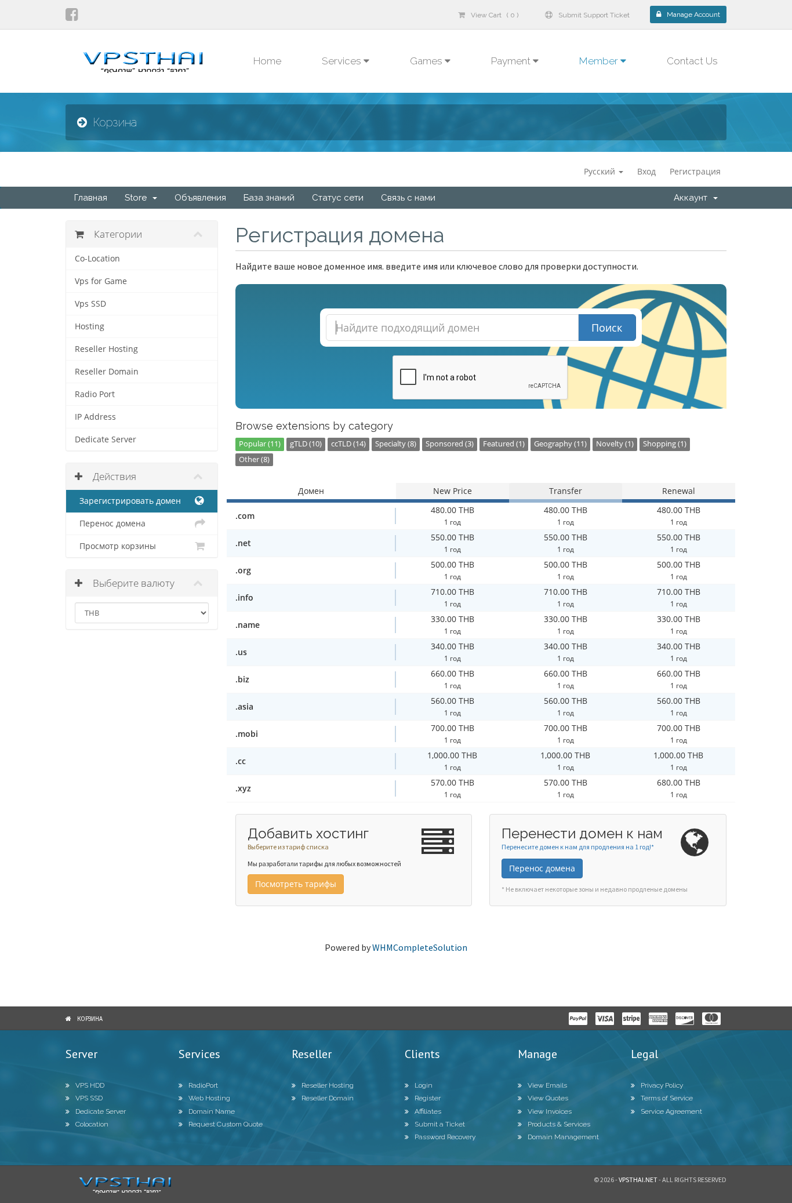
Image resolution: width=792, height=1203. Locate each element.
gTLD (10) (306, 444)
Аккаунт (693, 197)
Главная (90, 197)
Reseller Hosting (106, 349)
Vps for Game (101, 281)
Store (138, 197)
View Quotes (548, 1098)
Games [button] (427, 61)
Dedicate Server (105, 439)
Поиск (606, 328)
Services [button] (343, 61)
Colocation (91, 1124)
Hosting (89, 326)
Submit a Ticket (440, 1124)
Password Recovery (445, 1137)
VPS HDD (89, 1085)
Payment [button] (512, 61)
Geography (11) (560, 444)
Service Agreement (671, 1111)
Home (267, 61)
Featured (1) (504, 444)
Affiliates (428, 1111)
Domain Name (211, 1111)
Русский (600, 171)
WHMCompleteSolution (419, 947)
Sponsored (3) (450, 444)
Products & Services (559, 1124)
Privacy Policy (662, 1085)
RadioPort (203, 1085)
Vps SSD (90, 304)
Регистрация (695, 171)
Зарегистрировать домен (128, 501)
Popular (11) (260, 444)
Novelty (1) (615, 444)
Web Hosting (209, 1098)
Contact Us (692, 61)
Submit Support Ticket (594, 15)
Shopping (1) (664, 444)
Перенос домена (110, 523)
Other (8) (254, 459)
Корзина (90, 1019)
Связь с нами (408, 197)
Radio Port (95, 394)
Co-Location (97, 258)
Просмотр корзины (115, 546)
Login (424, 1085)
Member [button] (599, 61)
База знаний (269, 197)
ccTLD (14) (348, 444)
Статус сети (338, 197)
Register (428, 1098)
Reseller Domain (107, 371)
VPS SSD (89, 1098)
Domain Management (563, 1137)
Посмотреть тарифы (295, 883)
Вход (646, 171)
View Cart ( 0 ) (494, 15)
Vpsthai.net (638, 1179)
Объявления (200, 197)
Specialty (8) (395, 444)
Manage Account (693, 14)
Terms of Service (667, 1098)
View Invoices (550, 1111)
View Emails (547, 1085)
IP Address (95, 417)
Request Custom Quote (225, 1124)
